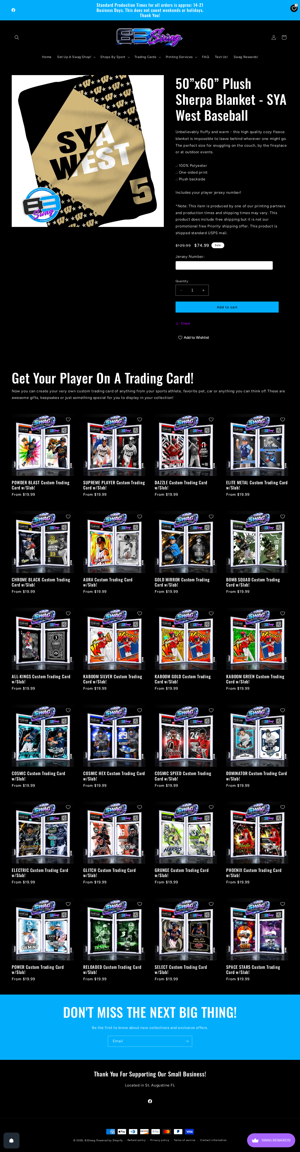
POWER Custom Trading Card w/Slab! (38, 969)
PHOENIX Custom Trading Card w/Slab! (254, 873)
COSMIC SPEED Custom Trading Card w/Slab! (183, 776)
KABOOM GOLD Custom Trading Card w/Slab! (183, 679)
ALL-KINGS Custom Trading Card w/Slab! (41, 679)
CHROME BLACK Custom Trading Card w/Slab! (41, 582)
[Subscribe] (187, 1041)
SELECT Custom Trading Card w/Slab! (181, 969)
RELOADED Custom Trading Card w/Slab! (112, 969)
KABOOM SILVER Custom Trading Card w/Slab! (112, 679)
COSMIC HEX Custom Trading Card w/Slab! (114, 776)
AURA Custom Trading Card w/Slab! (108, 582)
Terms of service (184, 1140)
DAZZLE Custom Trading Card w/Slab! (181, 485)
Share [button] (185, 323)
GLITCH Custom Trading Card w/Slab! (109, 873)
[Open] (11, 1140)
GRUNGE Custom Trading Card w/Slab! (182, 873)
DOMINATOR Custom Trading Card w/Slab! (256, 776)
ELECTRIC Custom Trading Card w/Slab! (40, 873)
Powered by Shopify (109, 1140)
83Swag (90, 1140)
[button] (17, 37)
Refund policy (137, 1140)
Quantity (182, 281)
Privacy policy (159, 1140)
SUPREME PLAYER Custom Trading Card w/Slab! (114, 485)
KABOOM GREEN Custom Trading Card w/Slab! (255, 679)
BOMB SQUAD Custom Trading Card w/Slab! (253, 582)
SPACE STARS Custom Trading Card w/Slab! (253, 969)
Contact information (213, 1140)
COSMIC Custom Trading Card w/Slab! (38, 776)
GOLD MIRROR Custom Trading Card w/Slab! (182, 582)
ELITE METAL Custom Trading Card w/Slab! (257, 485)
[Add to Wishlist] (68, 419)
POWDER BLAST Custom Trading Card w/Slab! (41, 485)
